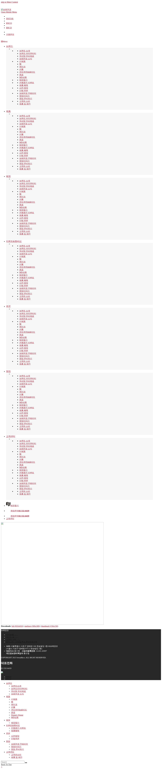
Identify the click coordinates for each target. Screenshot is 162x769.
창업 (8, 741)
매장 (8, 720)
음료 (21, 75)
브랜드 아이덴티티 (27, 53)
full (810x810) (17, 626)
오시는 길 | (12, 637)
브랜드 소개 (24, 51)
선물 (21, 69)
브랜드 (9, 683)
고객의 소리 (24, 101)
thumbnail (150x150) (49, 626)
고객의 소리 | (13, 639)
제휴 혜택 (23, 85)
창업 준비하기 (25, 99)
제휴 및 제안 (25, 104)
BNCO (9, 23)
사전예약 (15, 736)
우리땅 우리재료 (26, 56)
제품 (8, 697)
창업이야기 (24, 96)
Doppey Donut (17, 715)
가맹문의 (10, 34)
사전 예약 (23, 88)
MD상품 (23, 77)
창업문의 (20, 511)
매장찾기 (23, 80)
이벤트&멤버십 (13, 725)
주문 (8, 733)
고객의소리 (16, 755)
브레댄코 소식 (25, 59)
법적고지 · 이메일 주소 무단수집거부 (21, 642)
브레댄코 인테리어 (27, 93)
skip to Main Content (9, 2)
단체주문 (15, 739)
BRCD (9, 28)
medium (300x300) (32, 626)
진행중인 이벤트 (26, 83)
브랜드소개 (16, 686)
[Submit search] (26, 762)
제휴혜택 (15, 731)
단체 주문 (23, 91)
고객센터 (10, 519)
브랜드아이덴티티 (19, 689)
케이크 (22, 67)
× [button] (1, 767)
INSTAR (9, 19)
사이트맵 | (12, 635)
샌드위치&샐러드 (27, 72)
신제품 (22, 61)
